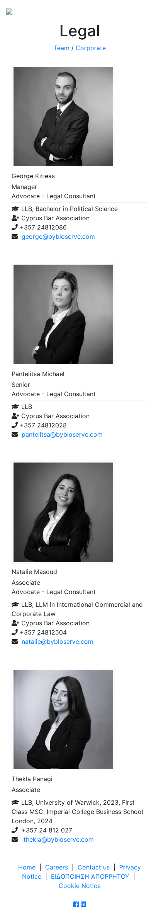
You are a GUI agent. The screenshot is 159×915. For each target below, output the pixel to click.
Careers (56, 867)
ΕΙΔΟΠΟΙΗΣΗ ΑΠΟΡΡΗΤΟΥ (90, 876)
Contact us (94, 867)
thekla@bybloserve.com (58, 839)
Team (61, 48)
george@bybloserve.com (58, 236)
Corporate (91, 48)
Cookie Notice (80, 886)
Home (27, 867)
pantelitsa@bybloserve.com (62, 434)
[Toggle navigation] (142, 11)
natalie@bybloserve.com (57, 641)
